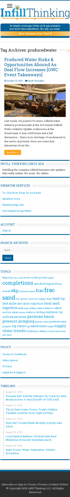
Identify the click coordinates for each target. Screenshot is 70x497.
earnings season (27, 291)
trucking (31, 331)
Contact (53, 484)
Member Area (11, 198)
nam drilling (30, 308)
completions (17, 282)
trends (19, 330)
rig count (19, 326)
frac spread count (25, 298)
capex (51, 277)
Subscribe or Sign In (14, 484)
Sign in (6, 230)
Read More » (13, 152)
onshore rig (54, 312)
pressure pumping (18, 321)
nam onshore (45, 308)
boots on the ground (35, 277)
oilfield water (18, 312)
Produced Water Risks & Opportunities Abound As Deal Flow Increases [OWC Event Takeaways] (31, 67)
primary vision (42, 321)
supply (50, 326)
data (36, 283)
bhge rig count (15, 277)
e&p (14, 290)
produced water (58, 321)
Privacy (7, 366)
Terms (32, 484)
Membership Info (13, 204)
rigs (28, 326)
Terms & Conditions (14, 354)
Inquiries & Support (14, 372)
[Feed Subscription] (68, 50)
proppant (6, 326)
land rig (58, 298)
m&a (20, 308)
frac (40, 290)
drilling (45, 283)
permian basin (40, 316)
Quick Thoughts (36, 80)
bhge (5, 277)
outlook (8, 317)
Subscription (10, 360)
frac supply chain (43, 298)
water (63, 331)
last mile (9, 303)
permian (20, 317)
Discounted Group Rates (16, 210)
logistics (9, 307)
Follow (64, 484)
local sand (52, 303)
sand (34, 326)
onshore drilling (35, 312)
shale (43, 326)
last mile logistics (30, 303)
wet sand (6, 335)
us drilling (41, 331)
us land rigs (53, 331)
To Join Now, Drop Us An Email (21, 192)
